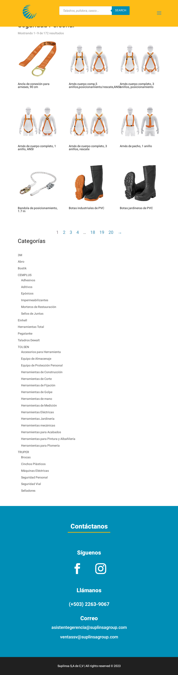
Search (120, 10)
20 (111, 232)
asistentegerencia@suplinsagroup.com (89, 627)
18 (92, 232)
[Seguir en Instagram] (101, 568)
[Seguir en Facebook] (77, 568)
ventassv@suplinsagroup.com (89, 637)
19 (101, 232)
